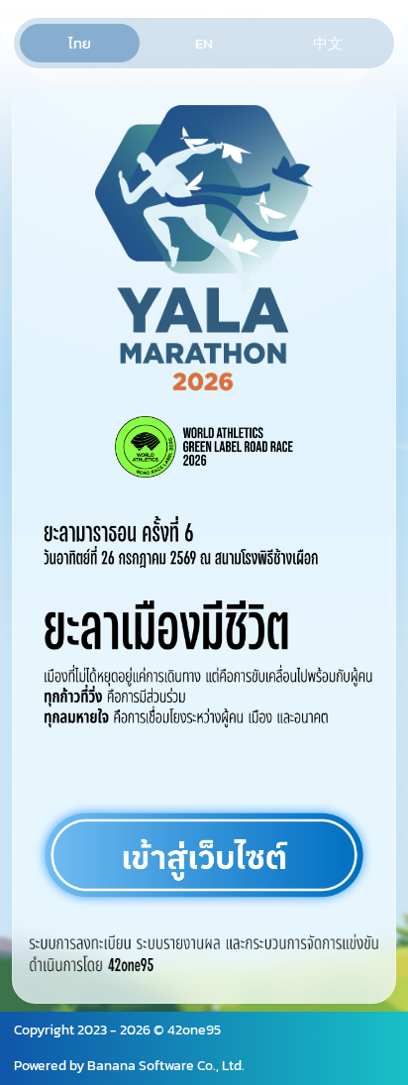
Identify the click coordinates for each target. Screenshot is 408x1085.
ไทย (79, 43)
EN (204, 43)
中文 (328, 43)
